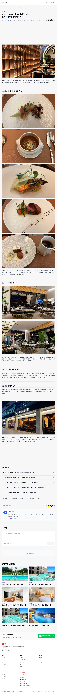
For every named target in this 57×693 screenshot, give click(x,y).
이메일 (14, 518)
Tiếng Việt (23, 683)
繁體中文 (23, 679)
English (22, 674)
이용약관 (45, 691)
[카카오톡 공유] (49, 20)
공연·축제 (4, 676)
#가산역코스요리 (22, 498)
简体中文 (23, 678)
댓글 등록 (50, 543)
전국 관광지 (22, 662)
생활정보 (41, 657)
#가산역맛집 (14, 498)
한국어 (22, 672)
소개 (33, 691)
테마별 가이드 (23, 659)
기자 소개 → (10, 518)
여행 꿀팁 (4, 679)
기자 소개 (4, 664)
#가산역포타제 (31, 498)
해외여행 (3, 662)
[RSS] (6, 650)
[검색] (46, 2)
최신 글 (3, 657)
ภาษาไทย (23, 681)
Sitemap (49, 691)
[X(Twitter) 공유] (51, 20)
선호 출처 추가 (11, 20)
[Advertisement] (28, 33)
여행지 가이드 (23, 657)
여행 (40, 659)
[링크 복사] (54, 20)
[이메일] (9, 650)
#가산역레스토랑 (6, 498)
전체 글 (21, 666)
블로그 (54, 691)
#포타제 (37, 498)
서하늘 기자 (4, 20)
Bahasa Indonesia (25, 685)
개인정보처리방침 (39, 691)
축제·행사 (22, 664)
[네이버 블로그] (3, 650)
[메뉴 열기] (54, 2)
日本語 (22, 676)
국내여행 (6, 8)
